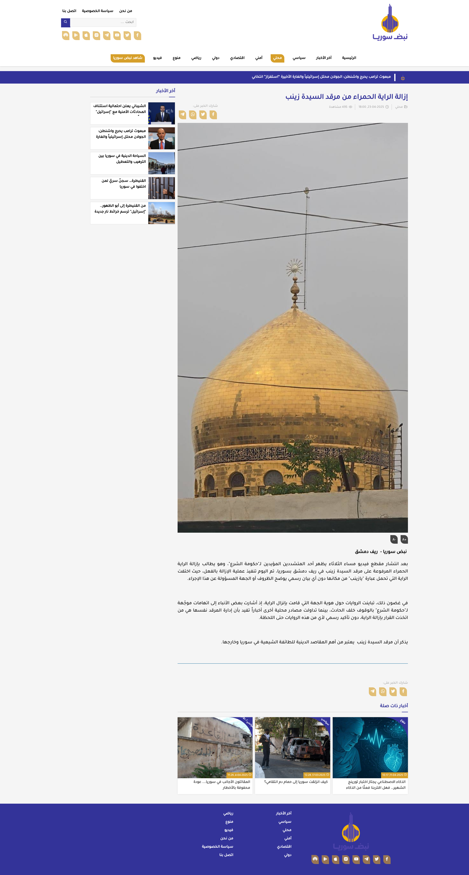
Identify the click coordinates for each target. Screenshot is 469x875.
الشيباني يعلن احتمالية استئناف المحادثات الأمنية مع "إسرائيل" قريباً (119, 112)
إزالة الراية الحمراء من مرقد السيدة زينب (346, 97)
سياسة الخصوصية (97, 11)
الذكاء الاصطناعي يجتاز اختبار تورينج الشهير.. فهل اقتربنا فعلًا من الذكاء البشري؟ (375, 785)
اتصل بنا (69, 11)
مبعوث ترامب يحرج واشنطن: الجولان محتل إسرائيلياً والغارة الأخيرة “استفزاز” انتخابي (321, 77)
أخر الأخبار (165, 91)
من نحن (125, 11)
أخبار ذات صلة (394, 706)
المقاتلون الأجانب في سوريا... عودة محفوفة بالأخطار (221, 785)
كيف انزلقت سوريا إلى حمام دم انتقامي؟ (296, 782)
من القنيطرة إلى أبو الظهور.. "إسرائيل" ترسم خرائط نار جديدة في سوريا (120, 212)
